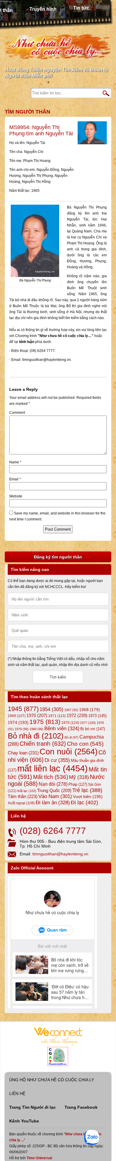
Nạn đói (53, 784)
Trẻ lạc (87, 790)
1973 (97, 715)
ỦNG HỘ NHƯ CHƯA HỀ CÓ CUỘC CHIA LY (51, 1079)
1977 (88, 723)
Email (15, 479)
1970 (36, 715)
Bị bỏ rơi (92, 729)
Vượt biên (88, 796)
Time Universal (39, 1158)
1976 (70, 723)
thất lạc (26, 791)
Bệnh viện (61, 728)
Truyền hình (43, 9)
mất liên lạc (52, 768)
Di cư (57, 760)
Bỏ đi (72, 737)
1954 (51, 709)
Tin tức (81, 7)
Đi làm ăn (53, 802)
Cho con (85, 743)
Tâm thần (22, 796)
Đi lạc (84, 802)
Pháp (77, 784)
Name (15, 462)
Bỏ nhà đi (36, 736)
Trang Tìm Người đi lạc (32, 1107)
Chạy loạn (23, 752)
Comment (17, 413)
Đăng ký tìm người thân (58, 557)
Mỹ (79, 777)
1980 (36, 729)
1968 (89, 709)
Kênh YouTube (24, 1121)
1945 (23, 709)
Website (15, 496)
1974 (18, 722)
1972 (77, 715)
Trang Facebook (81, 1107)
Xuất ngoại (21, 803)
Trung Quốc (54, 790)
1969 (17, 716)
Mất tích (50, 777)
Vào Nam (55, 796)
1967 (71, 710)
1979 (22, 729)
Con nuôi (69, 751)
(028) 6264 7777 (53, 831)
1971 (57, 716)
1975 (44, 721)
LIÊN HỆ (17, 1093)
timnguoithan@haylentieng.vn (60, 853)
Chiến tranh (43, 743)
